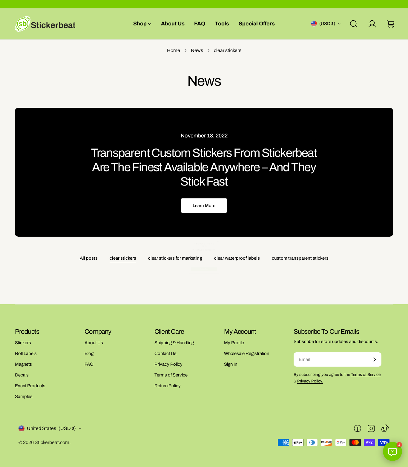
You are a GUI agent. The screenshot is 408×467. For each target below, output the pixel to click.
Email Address (177, 223)
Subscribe (204, 272)
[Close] (256, 170)
